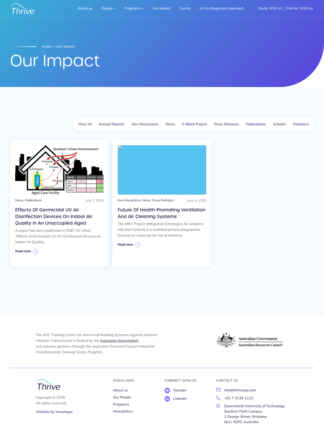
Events (185, 8)
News (170, 124)
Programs (133, 8)
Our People (122, 397)
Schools (279, 124)
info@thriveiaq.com (240, 390)
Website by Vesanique (54, 412)
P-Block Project (194, 124)
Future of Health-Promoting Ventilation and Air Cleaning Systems (161, 213)
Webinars (301, 124)
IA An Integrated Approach (221, 8)
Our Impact (162, 8)
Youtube (179, 390)
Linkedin (180, 399)
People (107, 8)
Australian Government (119, 341)
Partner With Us (300, 8)
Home (47, 46)
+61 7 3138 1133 (238, 398)
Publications (256, 124)
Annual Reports (112, 124)
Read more (23, 251)
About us (85, 8)
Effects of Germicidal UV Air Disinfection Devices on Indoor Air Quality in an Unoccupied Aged (53, 216)
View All (85, 124)
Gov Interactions (145, 124)
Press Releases (226, 124)
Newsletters (123, 411)
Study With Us (270, 8)
